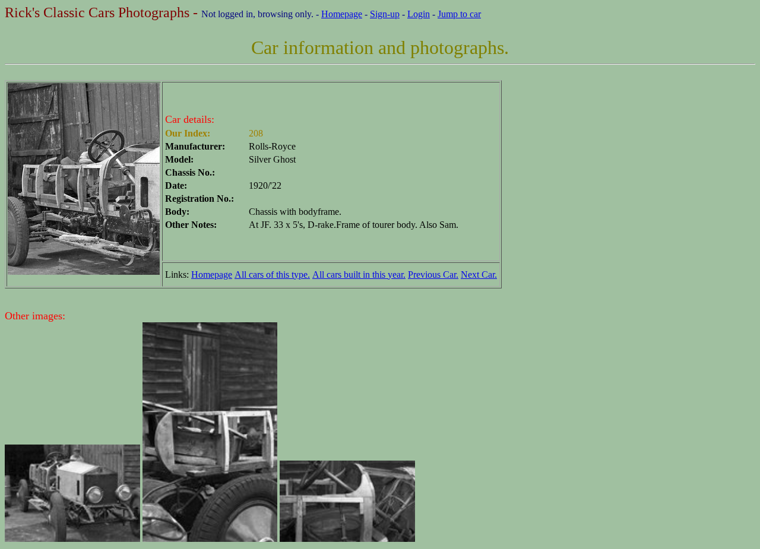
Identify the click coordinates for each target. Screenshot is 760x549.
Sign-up (385, 14)
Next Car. (479, 274)
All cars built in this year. (359, 274)
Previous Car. (433, 274)
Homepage (341, 14)
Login (418, 14)
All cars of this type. (272, 274)
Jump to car (459, 14)
